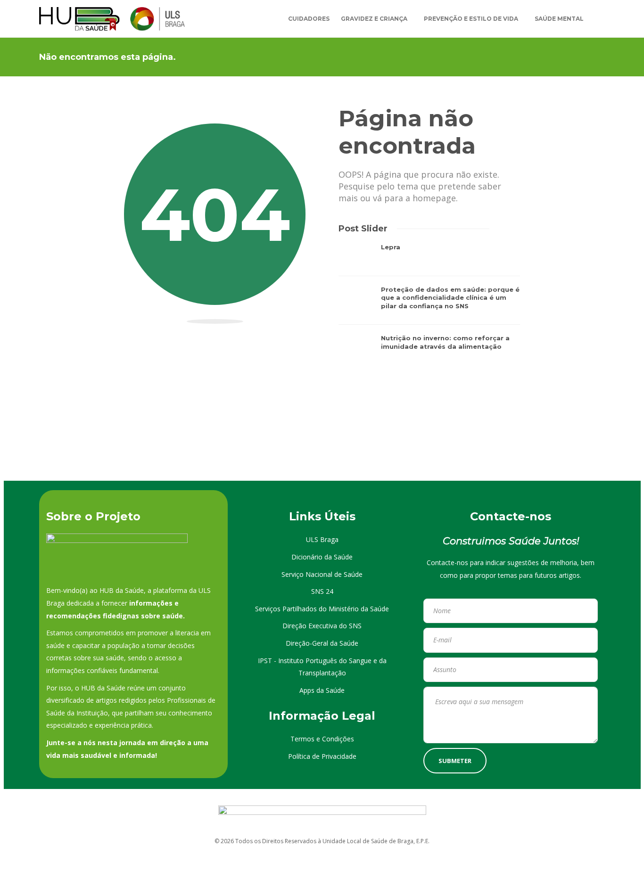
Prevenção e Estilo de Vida (471, 18)
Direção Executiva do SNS (322, 625)
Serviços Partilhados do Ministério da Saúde (322, 608)
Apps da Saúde (322, 690)
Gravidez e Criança (374, 18)
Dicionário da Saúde (322, 556)
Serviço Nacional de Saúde (322, 574)
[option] (429, 305)
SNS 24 (322, 591)
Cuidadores (309, 18)
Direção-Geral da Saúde (322, 643)
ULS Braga (322, 539)
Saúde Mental (559, 18)
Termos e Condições (322, 738)
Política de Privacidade (322, 756)
